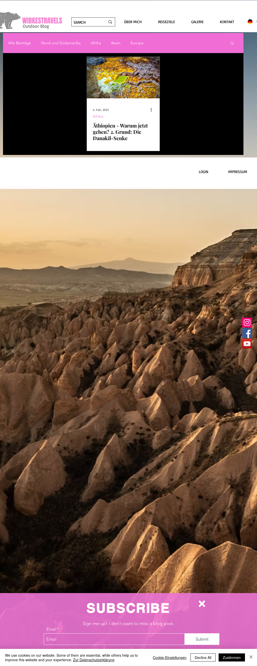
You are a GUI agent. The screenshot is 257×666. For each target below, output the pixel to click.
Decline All (203, 657)
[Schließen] (251, 657)
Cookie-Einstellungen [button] (169, 657)
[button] (202, 603)
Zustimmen (232, 657)
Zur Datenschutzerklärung (93, 659)
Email (51, 629)
